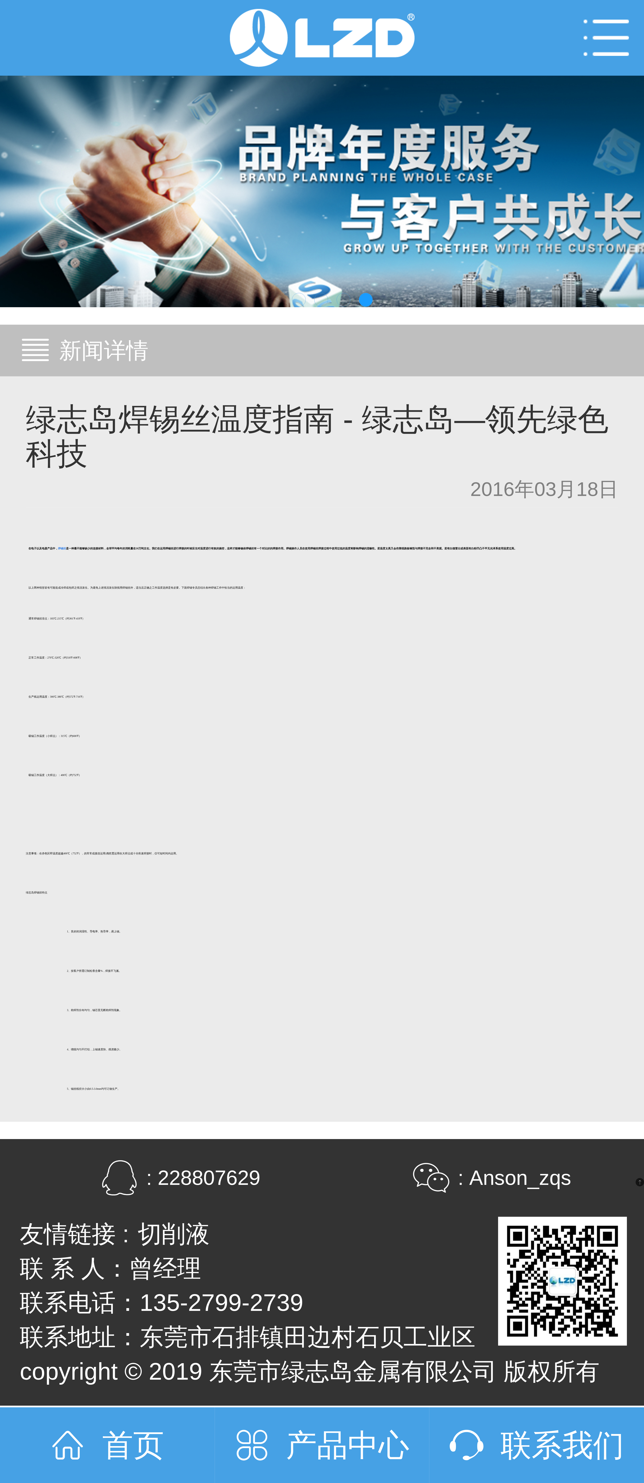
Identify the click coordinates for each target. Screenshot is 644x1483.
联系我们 (562, 1445)
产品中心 (347, 1445)
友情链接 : (74, 1233)
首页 (133, 1445)
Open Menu (606, 38)
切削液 (174, 1233)
